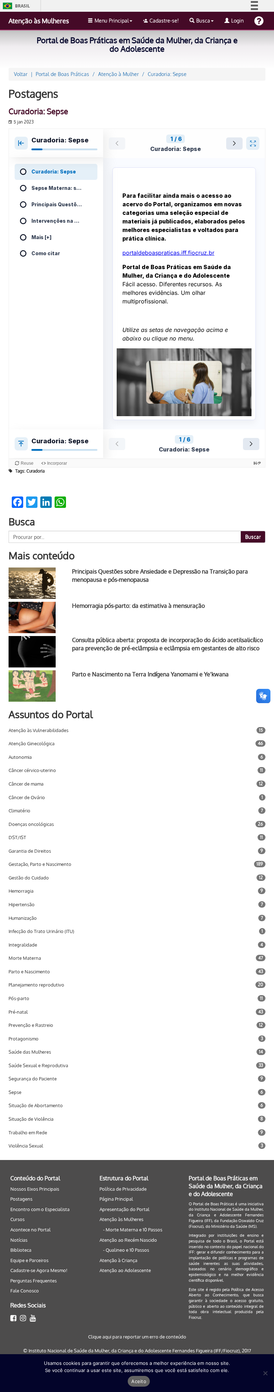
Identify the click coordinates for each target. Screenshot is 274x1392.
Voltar (20, 74)
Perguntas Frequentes (33, 1280)
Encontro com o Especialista (40, 1209)
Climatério (19, 810)
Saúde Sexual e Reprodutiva (38, 1065)
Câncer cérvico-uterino (32, 770)
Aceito (138, 1381)
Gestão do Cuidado (29, 878)
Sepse (15, 1092)
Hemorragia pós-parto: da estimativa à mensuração (138, 605)
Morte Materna (25, 958)
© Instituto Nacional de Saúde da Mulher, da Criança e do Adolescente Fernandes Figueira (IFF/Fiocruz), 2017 (137, 1350)
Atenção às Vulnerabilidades (38, 730)
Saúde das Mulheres (30, 1052)
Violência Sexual (26, 1146)
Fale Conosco (24, 1290)
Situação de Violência (31, 1119)
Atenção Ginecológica (32, 743)
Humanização (23, 918)
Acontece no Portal (30, 1229)
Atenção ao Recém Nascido (128, 1240)
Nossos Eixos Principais (34, 1189)
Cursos (17, 1219)
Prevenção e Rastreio (31, 1025)
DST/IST (17, 837)
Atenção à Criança (118, 1260)
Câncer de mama (26, 784)
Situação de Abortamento (36, 1105)
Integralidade (23, 945)
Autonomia (20, 757)
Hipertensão (22, 904)
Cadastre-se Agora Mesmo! (38, 1270)
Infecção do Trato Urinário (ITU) (41, 931)
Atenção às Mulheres (39, 21)
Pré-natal (18, 1012)
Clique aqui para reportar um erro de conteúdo (137, 1337)
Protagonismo (24, 1039)
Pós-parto (19, 998)
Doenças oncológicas (31, 824)
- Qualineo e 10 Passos (126, 1250)
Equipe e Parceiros (29, 1260)
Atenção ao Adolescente (125, 1270)
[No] (265, 1373)
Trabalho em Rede (28, 1132)
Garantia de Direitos (30, 851)
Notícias (18, 1240)
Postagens (21, 1199)
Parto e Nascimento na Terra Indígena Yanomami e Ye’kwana (150, 674)
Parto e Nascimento (29, 971)
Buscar (253, 537)
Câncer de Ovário (27, 797)
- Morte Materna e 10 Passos (132, 1229)
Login (237, 20)
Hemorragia (21, 891)
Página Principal (116, 1199)
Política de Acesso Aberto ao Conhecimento (226, 1292)
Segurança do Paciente (33, 1078)
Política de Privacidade (123, 1189)
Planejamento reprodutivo (36, 985)
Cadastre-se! (164, 20)
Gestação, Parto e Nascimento (40, 864)
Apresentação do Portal (124, 1209)
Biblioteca (20, 1250)
